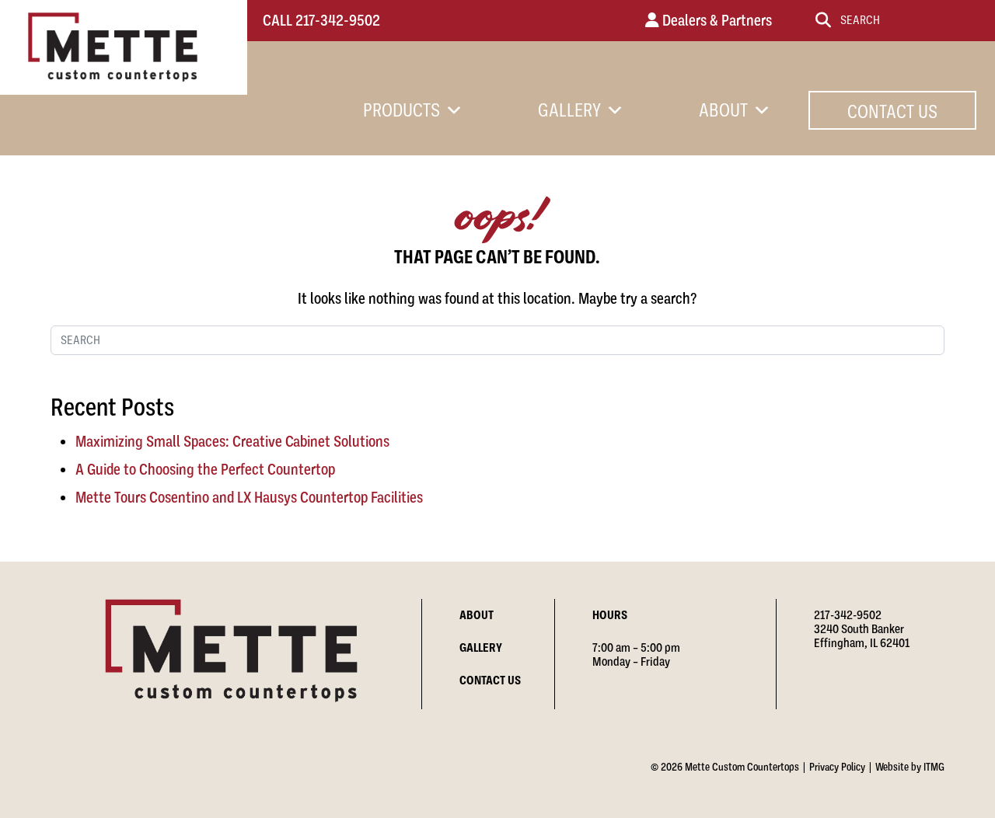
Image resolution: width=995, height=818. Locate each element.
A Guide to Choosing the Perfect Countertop (205, 470)
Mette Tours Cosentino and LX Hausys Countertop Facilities (249, 497)
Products (401, 110)
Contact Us (892, 112)
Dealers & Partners (715, 21)
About (723, 110)
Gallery (569, 110)
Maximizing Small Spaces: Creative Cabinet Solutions (232, 442)
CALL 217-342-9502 (321, 21)
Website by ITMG (909, 767)
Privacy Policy (837, 767)
